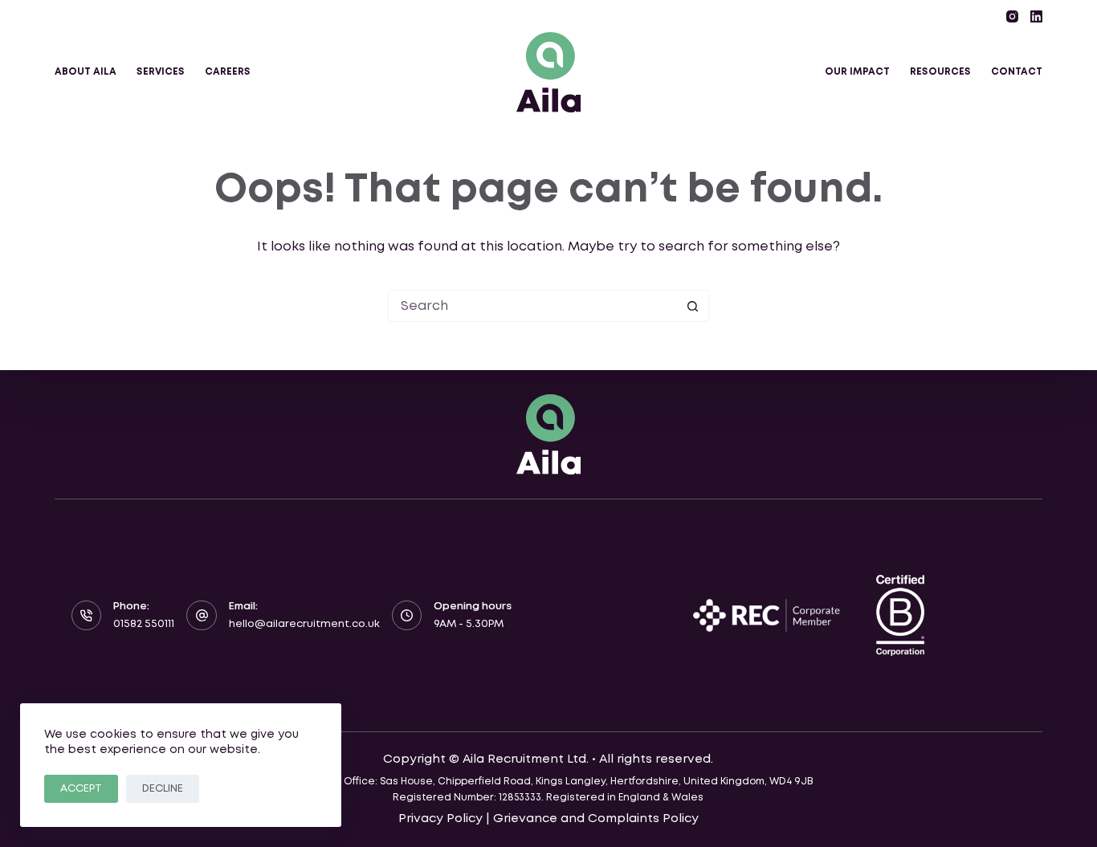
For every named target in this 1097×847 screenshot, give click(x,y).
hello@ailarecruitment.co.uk (304, 624)
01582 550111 (143, 624)
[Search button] (693, 306)
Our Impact (857, 71)
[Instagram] (1012, 16)
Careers (228, 71)
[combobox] (533, 306)
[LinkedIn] (1036, 16)
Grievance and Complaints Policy (596, 819)
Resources (940, 71)
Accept (81, 788)
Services (161, 71)
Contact (1016, 71)
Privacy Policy (440, 819)
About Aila (85, 71)
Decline (162, 788)
